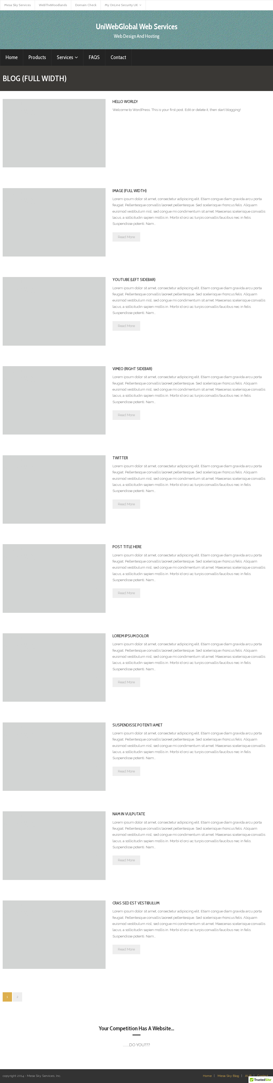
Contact (262, 1076)
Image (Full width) (130, 190)
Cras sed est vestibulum (136, 903)
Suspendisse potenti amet (138, 724)
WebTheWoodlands (53, 5)
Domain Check (86, 5)
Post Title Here (127, 546)
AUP (248, 1076)
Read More (126, 237)
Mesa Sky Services (17, 5)
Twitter (120, 457)
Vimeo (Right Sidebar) (132, 368)
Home (207, 1076)
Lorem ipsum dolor (131, 635)
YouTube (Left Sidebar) (134, 279)
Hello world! (125, 101)
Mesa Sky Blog (228, 1076)
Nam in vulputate (129, 813)
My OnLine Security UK (121, 5)
